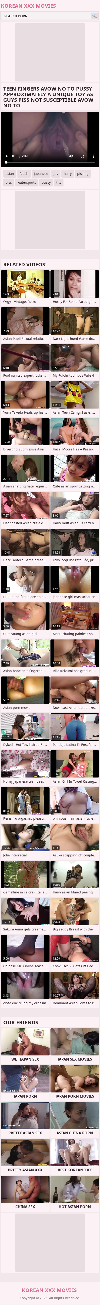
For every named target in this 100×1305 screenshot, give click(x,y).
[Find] (94, 16)
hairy (68, 173)
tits (58, 182)
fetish (24, 173)
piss (9, 182)
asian (10, 173)
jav (56, 173)
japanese (41, 173)
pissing (83, 173)
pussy (46, 182)
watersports (26, 182)
